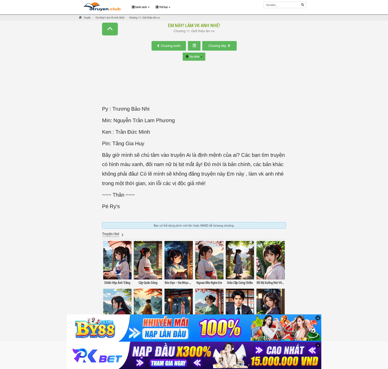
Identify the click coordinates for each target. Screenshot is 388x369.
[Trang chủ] (81, 17)
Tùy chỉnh (194, 56)
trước (171, 45)
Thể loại (163, 7)
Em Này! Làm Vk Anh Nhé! (194, 25)
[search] (302, 5)
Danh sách (141, 7)
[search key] (281, 5)
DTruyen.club (102, 8)
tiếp (218, 45)
